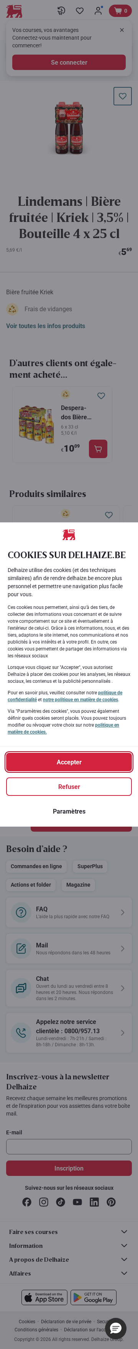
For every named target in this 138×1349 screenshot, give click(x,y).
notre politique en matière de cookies (80, 699)
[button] (116, 1328)
